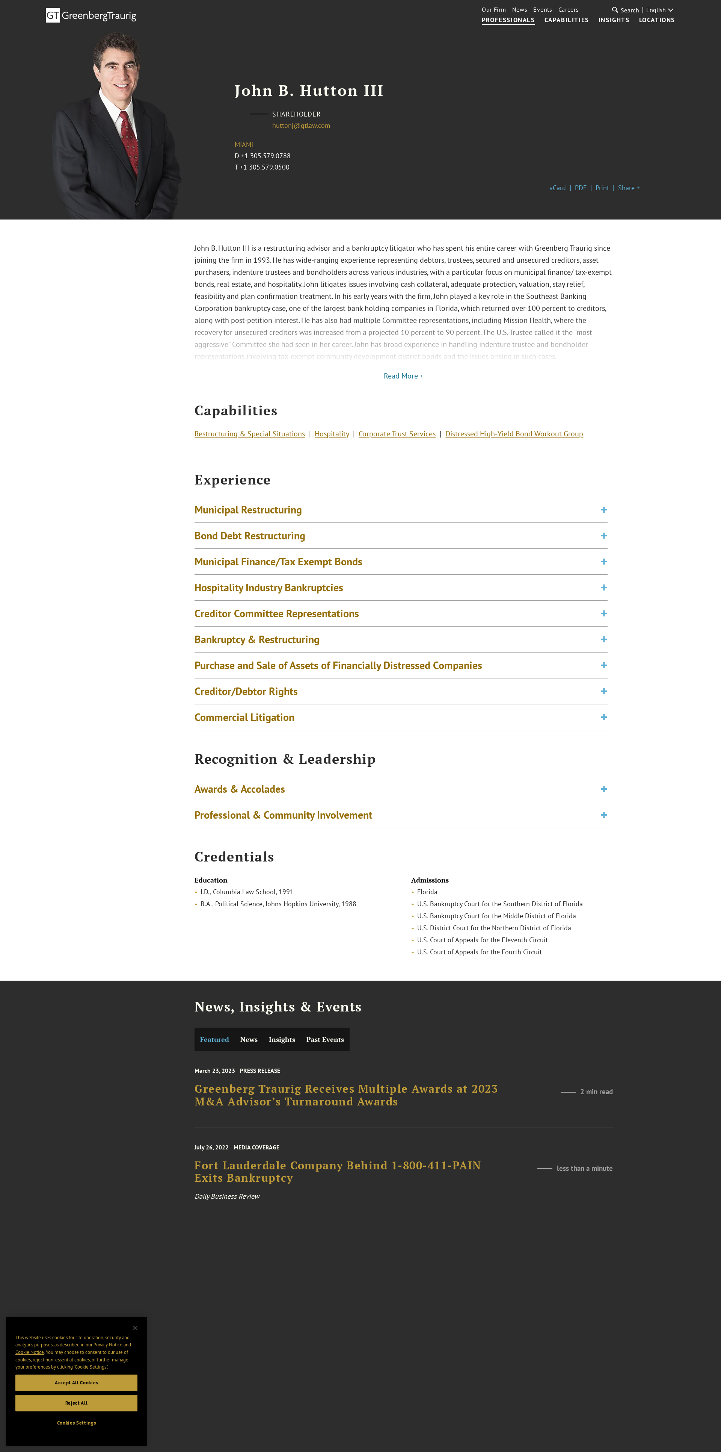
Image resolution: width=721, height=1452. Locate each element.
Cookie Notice (29, 1352)
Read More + (404, 376)
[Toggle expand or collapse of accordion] (604, 509)
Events (542, 9)
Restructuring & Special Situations (250, 434)
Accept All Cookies (76, 1382)
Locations (657, 20)
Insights (614, 20)
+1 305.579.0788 (266, 155)
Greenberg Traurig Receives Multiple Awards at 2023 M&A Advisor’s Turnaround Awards (346, 1095)
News (520, 9)
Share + (629, 187)
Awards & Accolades (240, 789)
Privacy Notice (108, 1344)
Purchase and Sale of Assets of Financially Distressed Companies (338, 665)
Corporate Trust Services (397, 434)
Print (602, 187)
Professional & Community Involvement (284, 815)
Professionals (508, 20)
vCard (557, 187)
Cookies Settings (76, 1423)
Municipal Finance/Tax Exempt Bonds (278, 561)
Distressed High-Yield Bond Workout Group (514, 434)
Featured (214, 1039)
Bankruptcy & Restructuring (257, 639)
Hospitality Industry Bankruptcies (269, 587)
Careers (568, 9)
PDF (581, 187)
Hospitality (332, 434)
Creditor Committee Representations (277, 613)
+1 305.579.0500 (265, 167)
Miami (244, 144)
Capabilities (567, 20)
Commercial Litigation (244, 717)
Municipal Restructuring (248, 509)
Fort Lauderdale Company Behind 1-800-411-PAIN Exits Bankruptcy (338, 1171)
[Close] (135, 1328)
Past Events (325, 1039)
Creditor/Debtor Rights (246, 691)
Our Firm (494, 9)
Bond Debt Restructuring (250, 535)
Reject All (76, 1403)
